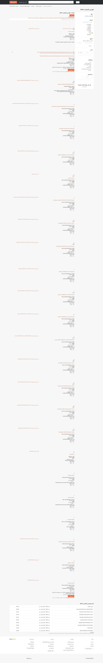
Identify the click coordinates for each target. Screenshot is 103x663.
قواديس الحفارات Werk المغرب (54, 633)
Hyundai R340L (70, 519)
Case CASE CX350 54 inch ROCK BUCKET (64, 339)
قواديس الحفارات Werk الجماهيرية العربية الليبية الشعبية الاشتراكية (82, 633)
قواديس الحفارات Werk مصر (65, 633)
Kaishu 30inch (71, 475)
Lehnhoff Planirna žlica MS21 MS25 (66, 541)
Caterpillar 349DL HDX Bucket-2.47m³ (65, 409)
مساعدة (92, 644)
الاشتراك (71, 596)
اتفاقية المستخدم (55, 71)
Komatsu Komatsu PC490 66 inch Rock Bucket (63, 200)
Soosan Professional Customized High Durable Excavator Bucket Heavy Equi (57, 56)
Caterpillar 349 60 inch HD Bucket (66, 128)
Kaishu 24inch (71, 497)
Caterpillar (72, 454)
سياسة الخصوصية (62, 71)
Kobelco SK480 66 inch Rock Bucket (66, 316)
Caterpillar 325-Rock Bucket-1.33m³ (66, 223)
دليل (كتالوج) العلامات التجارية (68, 650)
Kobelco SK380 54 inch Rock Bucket (66, 154)
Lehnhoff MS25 (71, 583)
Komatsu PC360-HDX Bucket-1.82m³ (66, 386)
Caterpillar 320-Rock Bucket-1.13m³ (66, 362)
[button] (73, 39)
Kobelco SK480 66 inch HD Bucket (66, 271)
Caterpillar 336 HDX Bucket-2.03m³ (66, 432)
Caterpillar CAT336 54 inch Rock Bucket (65, 246)
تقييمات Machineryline (70, 648)
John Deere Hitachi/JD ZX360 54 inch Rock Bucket (63, 106)
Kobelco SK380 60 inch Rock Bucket (66, 294)
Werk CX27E (71, 31)
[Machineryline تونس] (87, 2)
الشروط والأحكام (71, 642)
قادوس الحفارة (71, 178)
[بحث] (72, 2)
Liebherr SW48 (71, 562)
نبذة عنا (92, 642)
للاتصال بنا (92, 646)
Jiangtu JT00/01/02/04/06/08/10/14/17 (66, 84)
